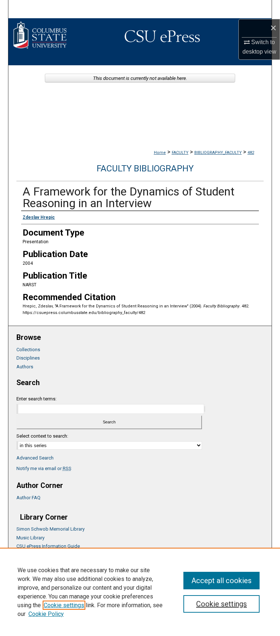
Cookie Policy (46, 613)
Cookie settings (64, 605)
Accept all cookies (221, 580)
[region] (140, 592)
